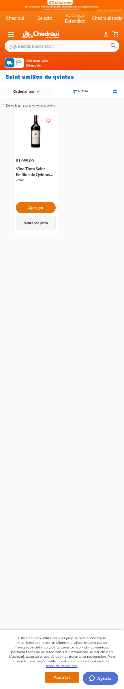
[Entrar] (107, 34)
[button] (11, 34)
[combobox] (62, 46)
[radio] (115, 91)
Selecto (45, 18)
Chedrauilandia (107, 18)
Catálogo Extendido (75, 17)
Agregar (36, 207)
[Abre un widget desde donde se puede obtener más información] (100, 679)
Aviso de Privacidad (62, 666)
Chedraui (15, 18)
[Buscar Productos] (113, 46)
